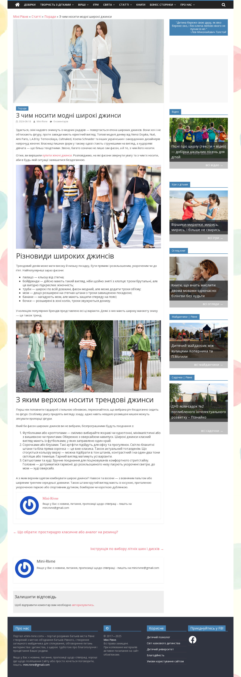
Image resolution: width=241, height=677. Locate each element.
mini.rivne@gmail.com (36, 664)
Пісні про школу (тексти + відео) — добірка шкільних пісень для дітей (198, 151)
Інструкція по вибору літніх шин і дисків (127, 548)
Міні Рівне (110, 640)
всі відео (214, 165)
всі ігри (215, 238)
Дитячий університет (160, 649)
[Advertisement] (198, 79)
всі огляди (213, 304)
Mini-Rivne (42, 121)
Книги (140, 4)
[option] (198, 140)
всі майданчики (208, 364)
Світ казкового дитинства (163, 643)
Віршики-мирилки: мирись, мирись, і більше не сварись (195, 227)
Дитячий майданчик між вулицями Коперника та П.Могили (192, 351)
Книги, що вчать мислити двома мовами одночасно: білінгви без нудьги (194, 290)
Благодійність (155, 655)
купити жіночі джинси (57, 155)
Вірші (82, 4)
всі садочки (212, 430)
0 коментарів (60, 121)
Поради (22, 108)
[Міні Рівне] (17, 5)
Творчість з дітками (55, 4)
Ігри (96, 4)
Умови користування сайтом (165, 661)
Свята (107, 4)
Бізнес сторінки (161, 4)
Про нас (186, 4)
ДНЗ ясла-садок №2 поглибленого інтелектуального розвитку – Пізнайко (198, 411)
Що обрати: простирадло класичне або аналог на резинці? (65, 532)
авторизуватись (83, 605)
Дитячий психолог (158, 637)
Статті (124, 4)
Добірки (30, 4)
